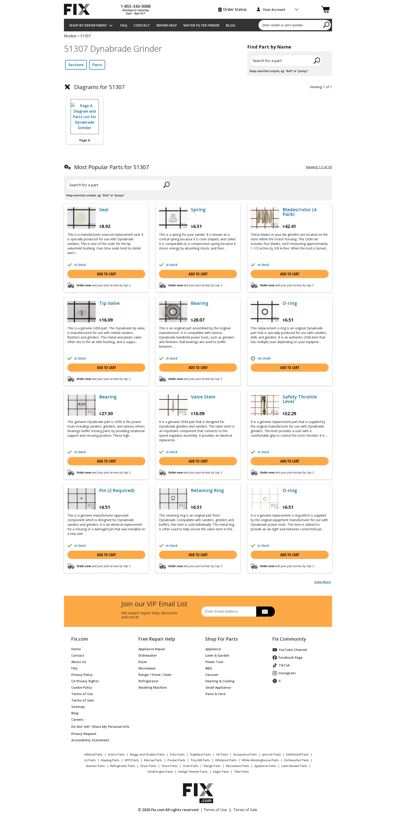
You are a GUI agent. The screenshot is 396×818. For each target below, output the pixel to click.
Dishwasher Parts (296, 760)
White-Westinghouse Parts (260, 760)
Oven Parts (190, 766)
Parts (97, 64)
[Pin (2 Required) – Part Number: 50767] (81, 498)
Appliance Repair (151, 649)
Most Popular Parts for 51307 (111, 167)
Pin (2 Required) (117, 490)
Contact (142, 25)
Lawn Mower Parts (294, 766)
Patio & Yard (215, 694)
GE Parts (222, 754)
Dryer (142, 662)
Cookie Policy (81, 687)
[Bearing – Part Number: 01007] (173, 311)
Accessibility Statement (90, 740)
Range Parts (212, 766)
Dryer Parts (148, 766)
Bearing (199, 303)
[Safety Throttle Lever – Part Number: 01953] (265, 405)
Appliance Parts (265, 766)
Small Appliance (218, 687)
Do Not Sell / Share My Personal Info (98, 726)
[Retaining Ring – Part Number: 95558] (173, 498)
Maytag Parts (110, 760)
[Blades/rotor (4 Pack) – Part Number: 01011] (265, 218)
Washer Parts (95, 766)
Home (76, 649)
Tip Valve (109, 303)
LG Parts (90, 760)
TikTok (284, 665)
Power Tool (214, 662)
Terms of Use (82, 694)
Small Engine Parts (160, 771)
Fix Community (289, 639)
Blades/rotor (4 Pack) (299, 212)
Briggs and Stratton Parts (147, 754)
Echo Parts (177, 754)
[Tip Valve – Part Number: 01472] (81, 311)
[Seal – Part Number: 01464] (81, 218)
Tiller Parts (241, 771)
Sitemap (78, 706)
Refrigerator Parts (122, 766)
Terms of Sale (82, 700)
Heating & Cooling (219, 681)
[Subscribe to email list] (265, 612)
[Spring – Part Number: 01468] (173, 218)
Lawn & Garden (217, 655)
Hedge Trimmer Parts (193, 771)
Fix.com (79, 639)
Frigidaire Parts (200, 754)
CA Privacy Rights (85, 681)
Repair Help (167, 25)
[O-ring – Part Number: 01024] (265, 311)
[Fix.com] (79, 9)
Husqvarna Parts (245, 754)
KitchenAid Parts (297, 754)
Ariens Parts (116, 754)
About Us (78, 662)
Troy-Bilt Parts (200, 760)
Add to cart (106, 273)
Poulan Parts (176, 760)
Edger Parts (221, 771)
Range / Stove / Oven (154, 674)
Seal (103, 209)
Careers (77, 719)
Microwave (146, 668)
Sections (76, 64)
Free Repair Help (156, 639)
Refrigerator (148, 681)
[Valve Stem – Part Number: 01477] (173, 405)
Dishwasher (147, 655)
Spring (198, 209)
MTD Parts (132, 760)
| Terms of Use (214, 809)
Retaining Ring (207, 490)
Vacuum (211, 674)
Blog (230, 25)
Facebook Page (290, 657)
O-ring (290, 303)
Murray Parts (153, 760)
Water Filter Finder (201, 25)
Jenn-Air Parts (271, 754)
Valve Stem (203, 397)
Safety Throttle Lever (300, 399)
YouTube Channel (293, 649)
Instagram (287, 673)
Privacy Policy (82, 674)
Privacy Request (83, 733)
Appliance (213, 649)
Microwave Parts (237, 766)
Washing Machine (152, 687)
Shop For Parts (221, 639)
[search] (326, 24)
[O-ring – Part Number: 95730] (265, 498)
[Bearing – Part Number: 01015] (81, 405)
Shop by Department (88, 25)
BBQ (208, 668)
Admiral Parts (93, 754)
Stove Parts (170, 766)
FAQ (123, 25)
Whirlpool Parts (225, 760)
